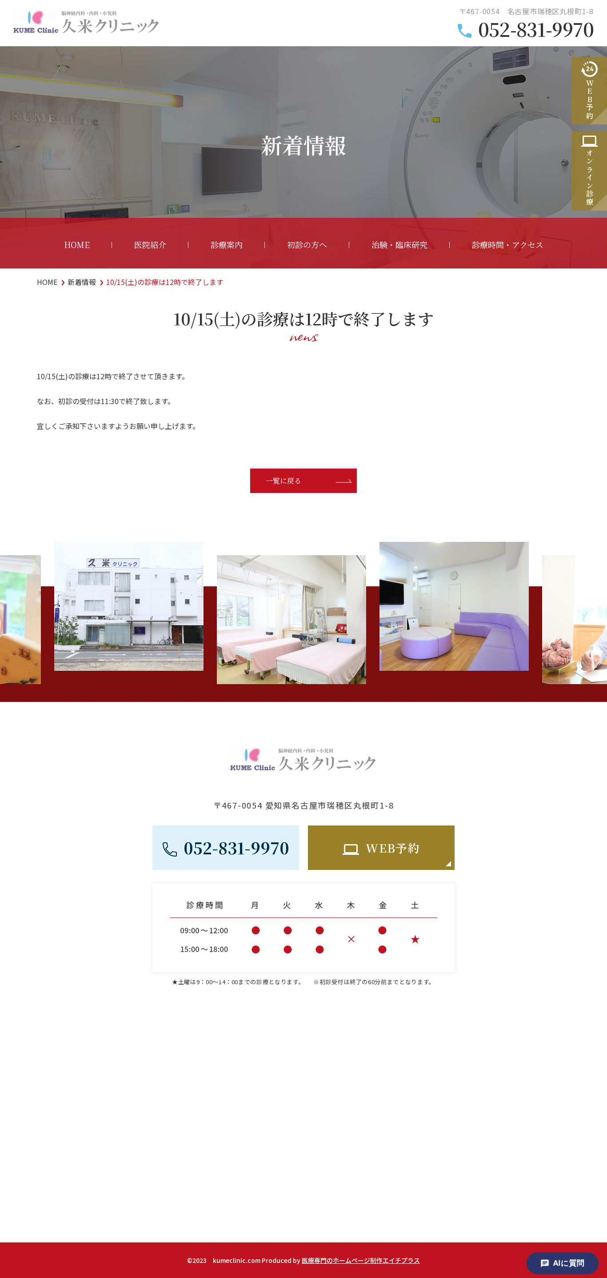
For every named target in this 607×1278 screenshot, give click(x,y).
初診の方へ (307, 244)
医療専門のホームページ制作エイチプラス (361, 1260)
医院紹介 (150, 244)
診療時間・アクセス (507, 244)
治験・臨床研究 (399, 244)
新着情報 (82, 281)
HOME (77, 244)
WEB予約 (393, 847)
